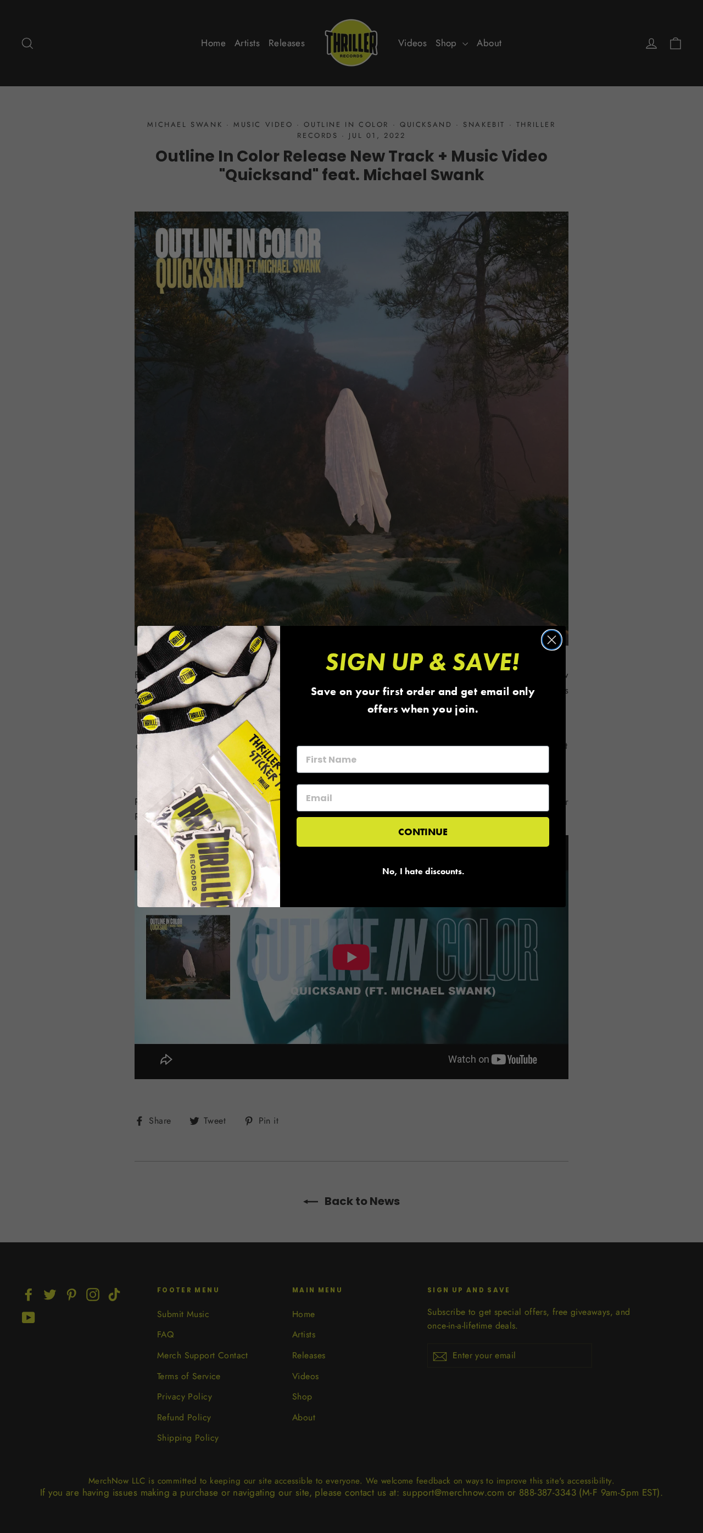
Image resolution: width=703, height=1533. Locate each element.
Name (310, 735)
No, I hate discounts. (423, 871)
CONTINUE (423, 831)
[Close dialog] (551, 639)
